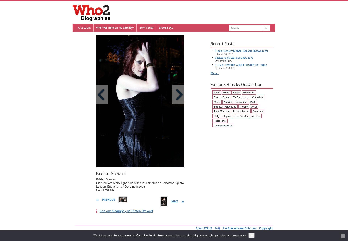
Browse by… (166, 27)
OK (251, 235)
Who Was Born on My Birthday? (115, 27)
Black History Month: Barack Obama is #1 (241, 51)
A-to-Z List (84, 27)
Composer (258, 111)
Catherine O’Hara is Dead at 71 (234, 57)
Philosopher (220, 120)
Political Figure (221, 97)
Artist (254, 106)
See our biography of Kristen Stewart (126, 210)
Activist (228, 102)
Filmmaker (248, 92)
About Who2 (204, 228)
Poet (252, 102)
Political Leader (241, 111)
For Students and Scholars (239, 228)
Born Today (146, 27)
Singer (236, 92)
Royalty (244, 106)
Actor (216, 92)
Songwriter (240, 102)
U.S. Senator (241, 116)
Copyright (266, 228)
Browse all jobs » (223, 125)
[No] (343, 236)
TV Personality (241, 97)
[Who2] (91, 10)
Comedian (257, 97)
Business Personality (225, 106)
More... (215, 73)
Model (217, 102)
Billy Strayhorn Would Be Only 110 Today (241, 64)
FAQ (217, 228)
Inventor (256, 116)
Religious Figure (222, 116)
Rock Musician (221, 111)
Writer (226, 92)
